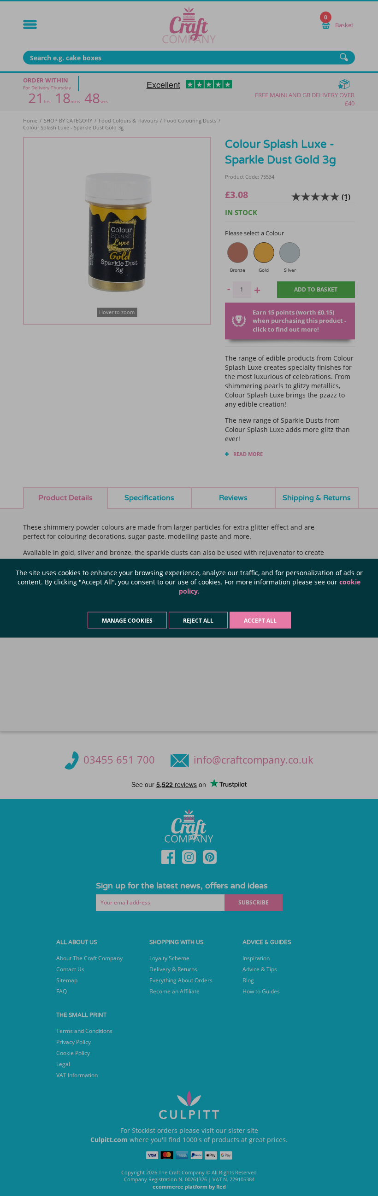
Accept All (260, 620)
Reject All (198, 620)
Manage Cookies (127, 620)
